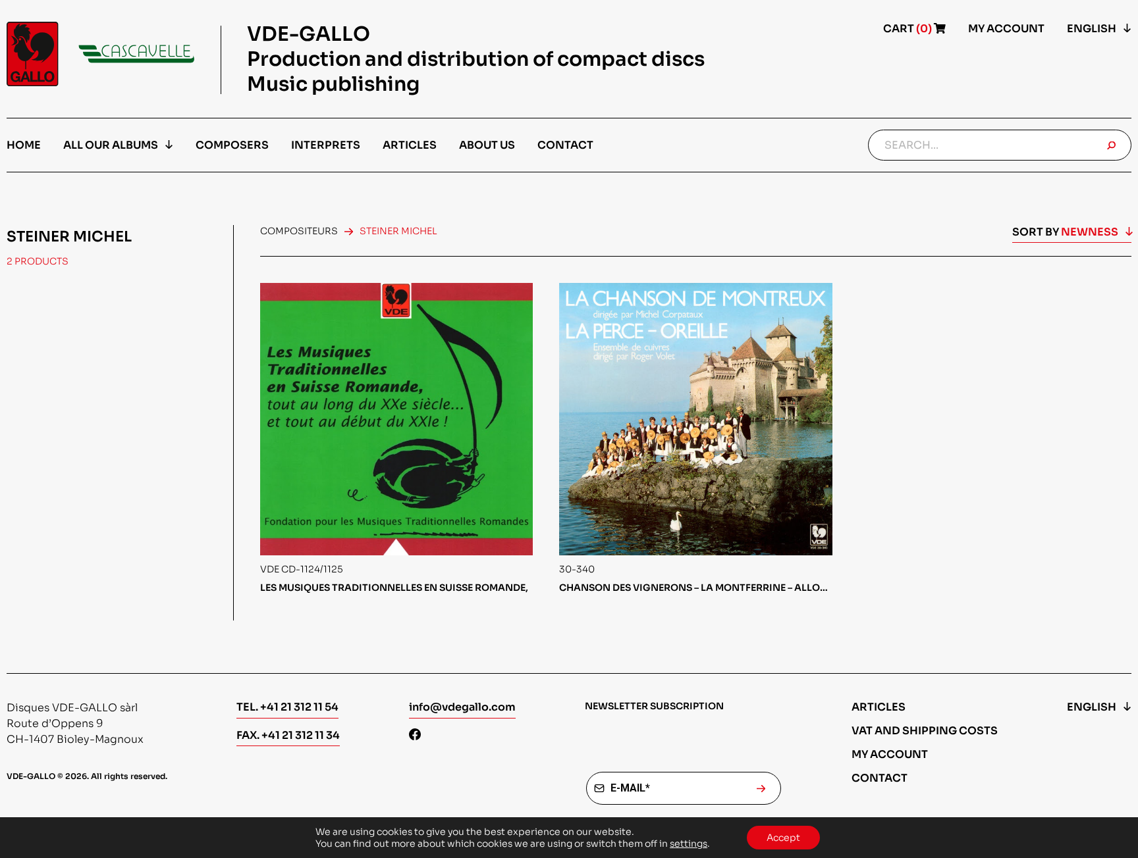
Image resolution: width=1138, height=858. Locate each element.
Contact (565, 145)
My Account (1006, 29)
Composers (232, 145)
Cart (908, 29)
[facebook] (415, 736)
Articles (410, 145)
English (1091, 29)
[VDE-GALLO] (100, 54)
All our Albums (110, 145)
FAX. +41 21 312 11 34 (288, 735)
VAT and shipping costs (925, 731)
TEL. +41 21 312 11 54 (287, 707)
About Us (487, 145)
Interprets (325, 145)
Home (24, 145)
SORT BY (1065, 232)
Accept (783, 838)
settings (688, 843)
